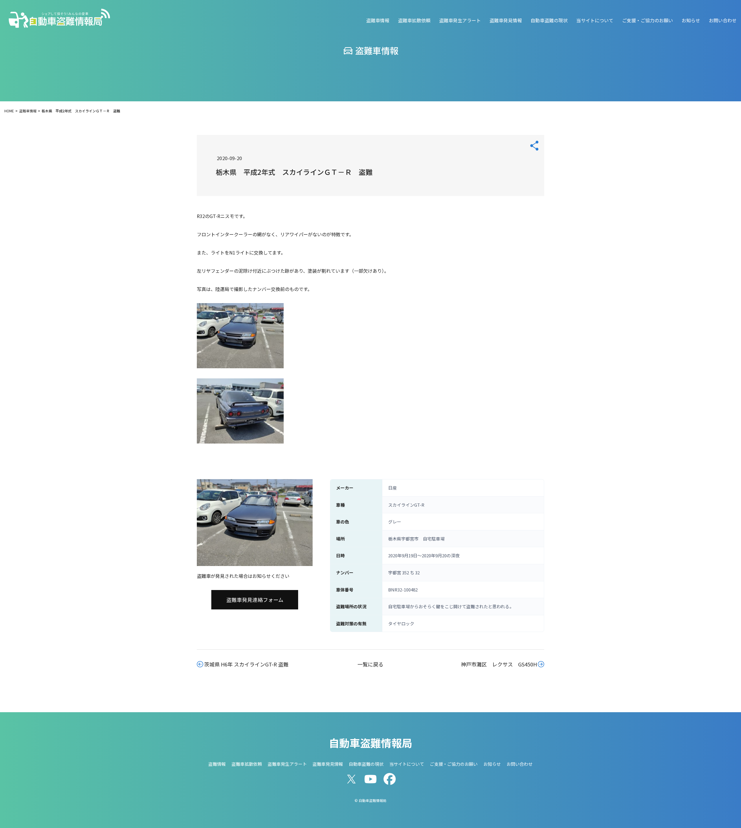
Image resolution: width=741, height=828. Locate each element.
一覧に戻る (370, 664)
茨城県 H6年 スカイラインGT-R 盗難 (246, 664)
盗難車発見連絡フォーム (254, 599)
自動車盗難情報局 (370, 742)
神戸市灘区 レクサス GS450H (499, 664)
